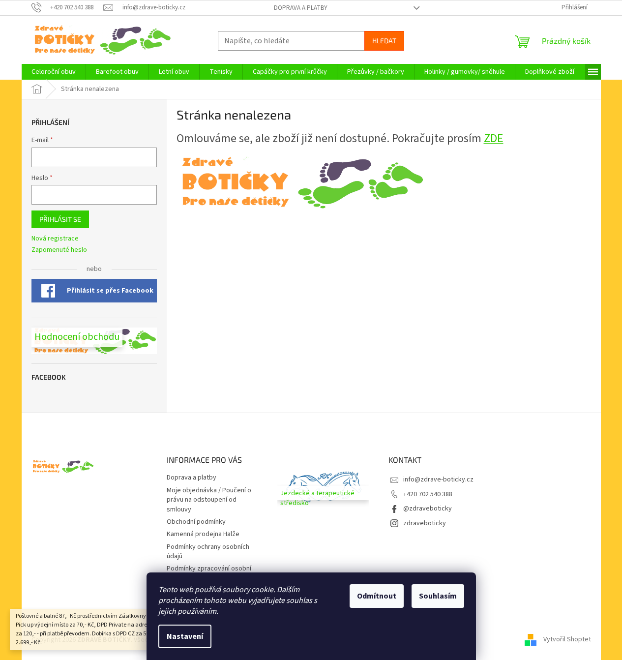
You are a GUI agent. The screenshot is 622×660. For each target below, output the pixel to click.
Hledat (384, 40)
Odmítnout (376, 596)
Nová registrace (55, 238)
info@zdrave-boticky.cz (438, 479)
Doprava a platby (300, 7)
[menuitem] (54, 72)
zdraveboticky (424, 523)
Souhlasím (438, 596)
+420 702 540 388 (427, 494)
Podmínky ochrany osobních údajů (208, 551)
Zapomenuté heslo (59, 250)
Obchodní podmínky (196, 522)
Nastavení (185, 636)
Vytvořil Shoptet (567, 640)
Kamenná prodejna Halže (203, 534)
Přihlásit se (60, 219)
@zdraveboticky (427, 508)
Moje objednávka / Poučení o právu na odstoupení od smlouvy (209, 499)
